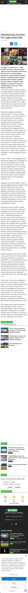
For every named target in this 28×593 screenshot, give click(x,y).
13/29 (23, 500)
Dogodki (7, 31)
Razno (2, 347)
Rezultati (17, 487)
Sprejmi (14, 578)
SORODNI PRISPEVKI (7, 322)
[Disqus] (14, 375)
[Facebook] (11, 524)
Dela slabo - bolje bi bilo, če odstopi (12, 484)
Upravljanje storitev (14, 574)
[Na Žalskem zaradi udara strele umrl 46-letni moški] (5, 551)
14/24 (5, 500)
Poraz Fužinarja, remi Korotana (17, 464)
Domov (2, 31)
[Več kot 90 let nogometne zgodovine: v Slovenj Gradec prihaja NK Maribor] (5, 330)
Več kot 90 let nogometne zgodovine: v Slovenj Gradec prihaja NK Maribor (17, 330)
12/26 (14, 500)
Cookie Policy (12, 590)
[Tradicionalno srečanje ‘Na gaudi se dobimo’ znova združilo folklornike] (5, 338)
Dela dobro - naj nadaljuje (9, 482)
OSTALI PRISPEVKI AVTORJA (9, 324)
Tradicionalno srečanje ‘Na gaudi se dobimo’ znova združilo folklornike (17, 337)
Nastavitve (14, 587)
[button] (25, 555)
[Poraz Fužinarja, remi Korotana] (5, 345)
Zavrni (14, 583)
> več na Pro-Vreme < (14, 503)
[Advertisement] (14, 15)
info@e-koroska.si (18, 519)
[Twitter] (16, 524)
